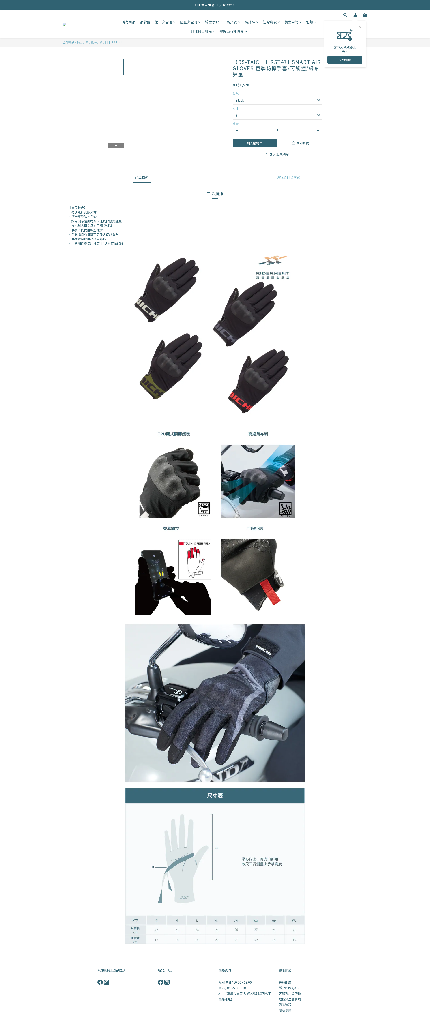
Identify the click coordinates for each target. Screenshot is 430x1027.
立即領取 (345, 60)
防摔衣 (232, 21)
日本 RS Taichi (114, 42)
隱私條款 (285, 1010)
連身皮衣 (270, 21)
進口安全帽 (163, 21)
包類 (309, 21)
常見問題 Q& (288, 988)
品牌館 (145, 21)
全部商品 (68, 42)
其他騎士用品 (201, 31)
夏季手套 (97, 42)
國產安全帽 (189, 21)
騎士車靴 (292, 21)
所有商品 (128, 21)
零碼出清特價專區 (233, 31)
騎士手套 (212, 21)
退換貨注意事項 (290, 999)
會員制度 (285, 982)
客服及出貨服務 (290, 993)
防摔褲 (250, 21)
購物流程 (285, 1004)
